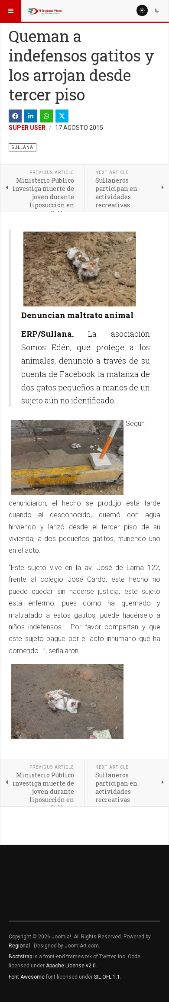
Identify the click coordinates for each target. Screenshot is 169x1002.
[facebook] (15, 116)
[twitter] (61, 116)
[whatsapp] (46, 116)
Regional (19, 946)
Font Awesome (27, 977)
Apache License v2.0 (71, 966)
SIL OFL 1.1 (107, 977)
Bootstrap (20, 957)
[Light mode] (142, 10)
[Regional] (44, 11)
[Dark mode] (156, 10)
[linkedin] (30, 116)
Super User (27, 127)
